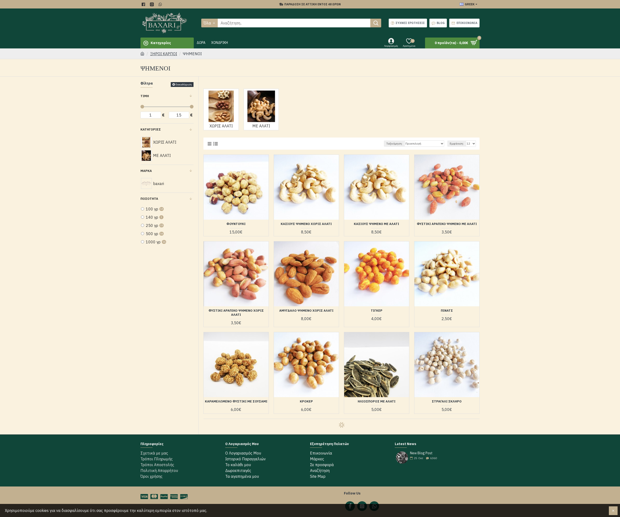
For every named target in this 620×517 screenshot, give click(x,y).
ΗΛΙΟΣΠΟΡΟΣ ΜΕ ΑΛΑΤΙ (376, 401)
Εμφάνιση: (457, 143)
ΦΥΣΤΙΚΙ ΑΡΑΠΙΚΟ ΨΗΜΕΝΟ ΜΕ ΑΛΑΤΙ (447, 224)
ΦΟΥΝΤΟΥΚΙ (236, 224)
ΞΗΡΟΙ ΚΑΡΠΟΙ (163, 53)
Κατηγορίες (150, 129)
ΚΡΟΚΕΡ (306, 401)
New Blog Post (421, 453)
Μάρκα (146, 171)
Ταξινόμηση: (394, 143)
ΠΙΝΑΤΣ (447, 311)
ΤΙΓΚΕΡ (376, 311)
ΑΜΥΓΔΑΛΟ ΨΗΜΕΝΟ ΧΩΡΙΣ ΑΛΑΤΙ (306, 311)
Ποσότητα (149, 199)
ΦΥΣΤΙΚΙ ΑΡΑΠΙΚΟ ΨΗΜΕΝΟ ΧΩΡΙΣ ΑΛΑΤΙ (236, 313)
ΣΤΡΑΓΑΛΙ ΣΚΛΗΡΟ (447, 401)
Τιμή (144, 96)
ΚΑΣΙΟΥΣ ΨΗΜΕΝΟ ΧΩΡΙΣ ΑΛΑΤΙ (306, 224)
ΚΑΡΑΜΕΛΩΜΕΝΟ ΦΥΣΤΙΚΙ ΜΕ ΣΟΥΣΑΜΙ (236, 401)
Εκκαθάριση (184, 84)
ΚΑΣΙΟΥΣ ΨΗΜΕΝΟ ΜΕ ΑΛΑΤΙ (376, 224)
